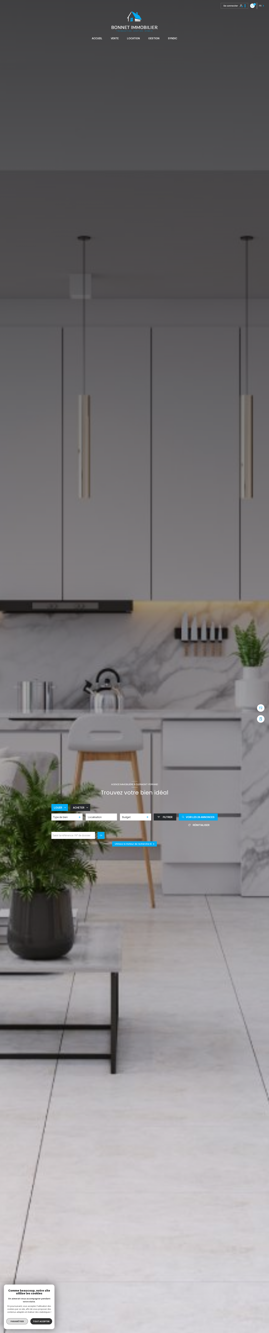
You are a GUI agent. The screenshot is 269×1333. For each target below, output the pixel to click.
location (133, 38)
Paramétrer (17, 1321)
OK (101, 835)
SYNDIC (172, 38)
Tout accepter (41, 1321)
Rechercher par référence (68, 829)
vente (115, 38)
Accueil (97, 38)
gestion (153, 38)
